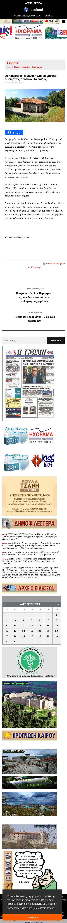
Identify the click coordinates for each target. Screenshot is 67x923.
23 (7, 636)
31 (15, 642)
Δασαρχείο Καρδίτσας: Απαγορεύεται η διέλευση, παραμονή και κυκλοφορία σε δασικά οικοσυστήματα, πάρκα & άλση (30, 553)
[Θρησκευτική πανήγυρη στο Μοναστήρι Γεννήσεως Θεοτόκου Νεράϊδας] (35, 105)
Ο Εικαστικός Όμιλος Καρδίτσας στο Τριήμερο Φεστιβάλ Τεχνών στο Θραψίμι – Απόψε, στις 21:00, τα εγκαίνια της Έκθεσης (28, 561)
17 (15, 631)
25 (23, 636)
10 (15, 626)
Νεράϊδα (26, 67)
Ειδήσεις (13, 63)
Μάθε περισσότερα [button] (44, 908)
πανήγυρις (37, 67)
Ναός (16, 67)
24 (15, 636)
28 (48, 636)
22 (56, 631)
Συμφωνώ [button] (32, 917)
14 (48, 626)
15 (56, 626)
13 (39, 626)
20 (39, 631)
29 (56, 636)
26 (32, 636)
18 (23, 631)
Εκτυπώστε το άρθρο (55, 263)
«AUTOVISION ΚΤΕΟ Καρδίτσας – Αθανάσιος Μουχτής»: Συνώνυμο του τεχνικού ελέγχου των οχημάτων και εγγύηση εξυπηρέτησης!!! (29, 536)
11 (23, 626)
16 (7, 631)
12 (32, 626)
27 (39, 636)
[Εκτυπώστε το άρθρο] (44, 263)
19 (32, 631)
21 (48, 631)
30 (7, 642)
